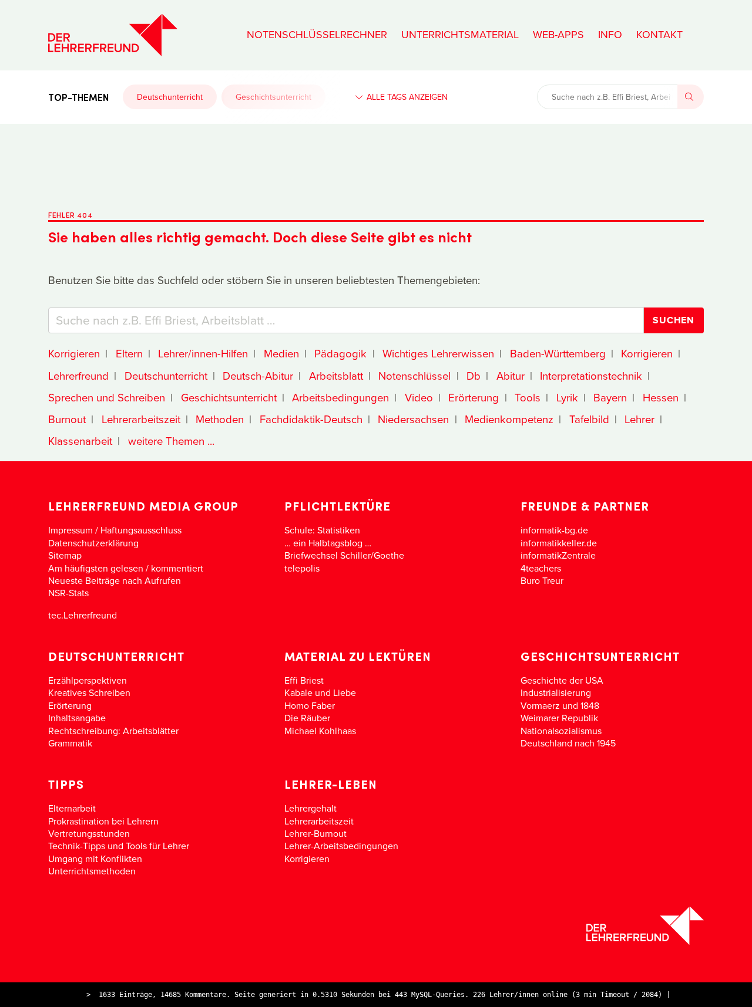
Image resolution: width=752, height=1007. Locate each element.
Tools (527, 397)
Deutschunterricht (170, 97)
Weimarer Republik (559, 717)
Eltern (129, 353)
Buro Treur (542, 580)
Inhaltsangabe (77, 717)
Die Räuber (307, 717)
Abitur (510, 375)
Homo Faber (309, 705)
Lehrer (639, 419)
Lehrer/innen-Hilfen (203, 353)
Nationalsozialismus (561, 730)
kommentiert (177, 568)
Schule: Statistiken (322, 529)
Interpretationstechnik (591, 375)
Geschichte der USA (562, 680)
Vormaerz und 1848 (560, 705)
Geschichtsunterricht (273, 97)
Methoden (220, 419)
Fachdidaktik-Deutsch (311, 419)
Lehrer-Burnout (315, 833)
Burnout (67, 419)
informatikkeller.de (559, 542)
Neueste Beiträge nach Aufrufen (114, 580)
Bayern (610, 397)
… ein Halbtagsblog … (327, 542)
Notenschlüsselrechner (317, 34)
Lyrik (567, 397)
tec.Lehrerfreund (82, 615)
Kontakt (659, 34)
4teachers (541, 568)
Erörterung (473, 397)
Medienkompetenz (509, 419)
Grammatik (70, 742)
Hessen (661, 397)
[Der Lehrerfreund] (376, 926)
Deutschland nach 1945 (568, 742)
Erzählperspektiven (87, 680)
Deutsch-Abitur (258, 375)
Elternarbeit (72, 808)
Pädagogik (340, 353)
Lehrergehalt (310, 808)
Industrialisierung (556, 692)
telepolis (302, 568)
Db (473, 375)
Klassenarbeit (80, 440)
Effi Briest (304, 680)
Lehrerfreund (78, 375)
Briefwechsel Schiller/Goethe (344, 555)
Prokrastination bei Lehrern (103, 821)
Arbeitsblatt (336, 375)
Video (419, 397)
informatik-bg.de (554, 529)
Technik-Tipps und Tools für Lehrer (118, 845)
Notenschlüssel (414, 375)
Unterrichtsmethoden (92, 870)
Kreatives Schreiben (89, 692)
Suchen (673, 320)
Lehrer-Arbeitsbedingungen (341, 845)
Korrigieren (74, 353)
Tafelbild (589, 419)
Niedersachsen (413, 419)
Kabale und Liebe (320, 692)
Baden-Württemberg (558, 353)
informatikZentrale (558, 555)
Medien (281, 353)
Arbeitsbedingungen (340, 397)
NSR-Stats (68, 592)
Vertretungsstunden (89, 833)
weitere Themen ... (171, 440)
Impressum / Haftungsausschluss (115, 529)
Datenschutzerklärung (93, 542)
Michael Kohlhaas (320, 730)
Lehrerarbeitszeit (141, 419)
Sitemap (65, 555)
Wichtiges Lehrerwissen (438, 353)
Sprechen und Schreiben (106, 397)
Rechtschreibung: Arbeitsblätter (113, 730)
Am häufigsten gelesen (95, 568)
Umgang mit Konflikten (95, 858)
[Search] (690, 97)
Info (610, 34)
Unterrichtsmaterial (460, 34)
